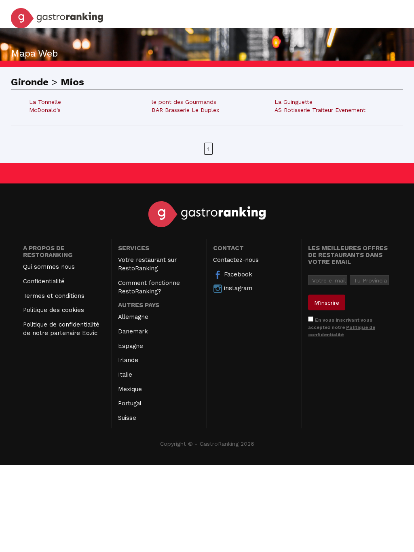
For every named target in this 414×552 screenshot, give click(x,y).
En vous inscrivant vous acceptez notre (341, 327)
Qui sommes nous (49, 266)
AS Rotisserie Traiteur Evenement (320, 110)
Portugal (130, 403)
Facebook (237, 274)
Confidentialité (44, 281)
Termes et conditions (53, 295)
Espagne (130, 346)
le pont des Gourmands (184, 102)
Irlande (128, 360)
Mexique (130, 389)
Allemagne (133, 316)
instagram (237, 288)
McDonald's (45, 110)
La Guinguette (294, 102)
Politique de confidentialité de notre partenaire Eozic (61, 329)
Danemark (133, 331)
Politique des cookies (53, 310)
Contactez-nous (236, 259)
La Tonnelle (45, 102)
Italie (125, 374)
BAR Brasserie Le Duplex (185, 110)
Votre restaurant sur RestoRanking (147, 264)
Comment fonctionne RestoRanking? (149, 287)
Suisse (127, 417)
